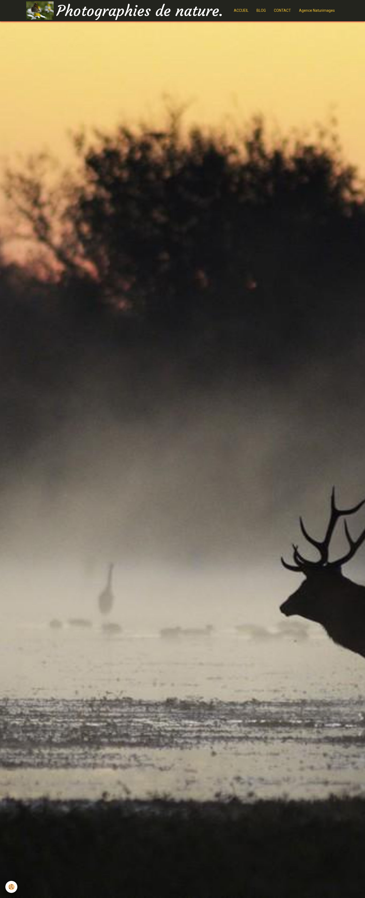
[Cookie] (11, 887)
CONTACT (282, 10)
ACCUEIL (241, 10)
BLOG (261, 10)
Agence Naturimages (317, 10)
